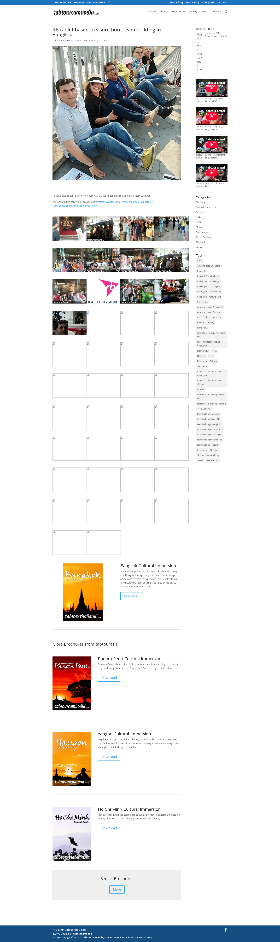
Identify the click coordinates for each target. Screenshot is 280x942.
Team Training (192, 2)
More (117, 889)
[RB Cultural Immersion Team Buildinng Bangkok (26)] (137, 272)
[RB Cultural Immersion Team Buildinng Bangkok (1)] (109, 303)
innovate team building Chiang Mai (211, 335)
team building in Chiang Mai (209, 434)
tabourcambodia (83, 933)
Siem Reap (202, 366)
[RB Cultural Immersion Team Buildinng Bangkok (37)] (104, 240)
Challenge (201, 202)
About (163, 11)
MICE (225, 2)
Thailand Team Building (208, 455)
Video (199, 247)
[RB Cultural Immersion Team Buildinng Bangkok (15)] (69, 240)
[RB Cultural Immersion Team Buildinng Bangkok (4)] (137, 303)
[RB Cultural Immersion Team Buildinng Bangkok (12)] (104, 397)
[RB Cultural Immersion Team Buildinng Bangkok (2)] (69, 460)
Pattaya (213, 361)
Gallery (193, 11)
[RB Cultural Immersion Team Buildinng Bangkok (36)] (104, 523)
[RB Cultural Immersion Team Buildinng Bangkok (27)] (137, 491)
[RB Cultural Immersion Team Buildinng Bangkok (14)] (69, 303)
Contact (216, 11)
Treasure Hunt (212, 460)
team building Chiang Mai (208, 419)
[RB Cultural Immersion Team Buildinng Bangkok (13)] (69, 272)
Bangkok (201, 271)
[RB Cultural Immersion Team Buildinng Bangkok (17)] (137, 334)
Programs (176, 11)
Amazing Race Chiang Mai (209, 265)
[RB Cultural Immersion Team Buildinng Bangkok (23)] (171, 460)
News (205, 11)
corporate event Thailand (209, 312)
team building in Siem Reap (209, 439)
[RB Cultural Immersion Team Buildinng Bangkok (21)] (171, 523)
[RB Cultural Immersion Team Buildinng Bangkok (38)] (171, 272)
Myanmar (201, 356)
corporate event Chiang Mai (210, 307)
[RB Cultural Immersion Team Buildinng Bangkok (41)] (104, 554)
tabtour (200, 389)
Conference (202, 302)
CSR (218, 2)
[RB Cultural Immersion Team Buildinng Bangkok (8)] (137, 240)
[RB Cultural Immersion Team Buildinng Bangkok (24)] (137, 397)
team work (202, 450)
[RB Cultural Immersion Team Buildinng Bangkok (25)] (104, 491)
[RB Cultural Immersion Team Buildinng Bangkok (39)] (171, 303)
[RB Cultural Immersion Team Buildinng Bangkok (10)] (104, 366)
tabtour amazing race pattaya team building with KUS (209, 100)
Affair (199, 260)
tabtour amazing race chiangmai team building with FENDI (211, 156)
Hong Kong (202, 327)
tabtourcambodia (93, 937)
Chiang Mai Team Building (209, 291)
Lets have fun (203, 351)
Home (152, 11)
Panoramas (202, 232)
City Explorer (208, 2)
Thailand (103, 40)
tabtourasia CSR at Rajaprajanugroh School (216, 34)
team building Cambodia (208, 414)
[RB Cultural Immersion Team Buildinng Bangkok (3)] (171, 366)
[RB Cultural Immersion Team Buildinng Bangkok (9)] (69, 366)
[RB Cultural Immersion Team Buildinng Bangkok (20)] (69, 429)
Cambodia (202, 281)
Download (131, 596)
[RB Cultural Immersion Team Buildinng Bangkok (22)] (137, 366)
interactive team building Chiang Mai (208, 343)
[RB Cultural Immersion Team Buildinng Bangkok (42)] (69, 334)
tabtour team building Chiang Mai (210, 396)
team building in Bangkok (208, 424)
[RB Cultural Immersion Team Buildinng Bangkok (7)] (137, 460)
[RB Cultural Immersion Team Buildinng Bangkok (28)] (171, 334)
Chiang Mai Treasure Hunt (209, 296)
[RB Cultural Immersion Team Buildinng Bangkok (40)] (104, 334)
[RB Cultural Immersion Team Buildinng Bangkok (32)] (69, 523)
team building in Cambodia (209, 429)
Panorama (202, 361)
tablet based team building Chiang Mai (209, 373)
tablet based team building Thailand (209, 382)
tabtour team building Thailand (211, 403)
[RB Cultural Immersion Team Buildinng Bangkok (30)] (137, 523)
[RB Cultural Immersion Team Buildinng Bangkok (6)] (137, 429)
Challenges (202, 286)
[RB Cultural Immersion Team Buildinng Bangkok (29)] (171, 491)
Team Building (176, 2)
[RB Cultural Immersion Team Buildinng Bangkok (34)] (104, 460)
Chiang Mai (215, 286)
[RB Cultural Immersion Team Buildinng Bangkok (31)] (69, 554)
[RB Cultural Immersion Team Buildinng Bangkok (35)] (69, 491)
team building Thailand (207, 445)
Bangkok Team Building (208, 276)
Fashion (200, 212)
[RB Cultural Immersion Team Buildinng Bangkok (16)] (104, 429)
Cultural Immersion (62, 40)
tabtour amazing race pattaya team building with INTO (209, 128)
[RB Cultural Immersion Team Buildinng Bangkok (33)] (171, 397)
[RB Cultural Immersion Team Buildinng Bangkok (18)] (171, 429)
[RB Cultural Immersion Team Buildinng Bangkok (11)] (171, 240)
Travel (200, 460)
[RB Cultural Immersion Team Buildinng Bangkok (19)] (104, 272)
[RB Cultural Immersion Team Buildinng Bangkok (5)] (69, 397)
